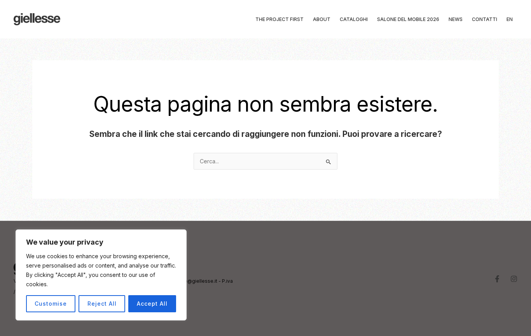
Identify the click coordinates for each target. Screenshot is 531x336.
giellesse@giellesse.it (191, 281)
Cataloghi (354, 19)
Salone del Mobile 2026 (408, 19)
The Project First (279, 19)
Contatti (484, 19)
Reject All (102, 303)
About (321, 19)
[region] (101, 274)
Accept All (152, 303)
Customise (51, 303)
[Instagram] (513, 278)
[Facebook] (497, 278)
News (456, 19)
